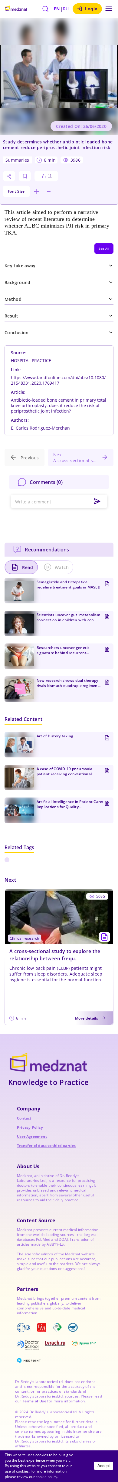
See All (104, 248)
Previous (30, 458)
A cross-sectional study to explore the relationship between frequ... (54, 955)
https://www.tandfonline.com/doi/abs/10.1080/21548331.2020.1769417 (58, 380)
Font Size (16, 191)
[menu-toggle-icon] (108, 8)
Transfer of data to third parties (46, 1145)
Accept (103, 1465)
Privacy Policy (30, 1127)
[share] (9, 176)
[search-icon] (45, 8)
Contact (24, 1118)
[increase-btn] (36, 191)
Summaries (17, 160)
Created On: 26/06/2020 (81, 126)
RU (66, 9)
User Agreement (32, 1136)
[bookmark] (25, 176)
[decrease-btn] (49, 191)
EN (57, 9)
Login (91, 8)
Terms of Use (34, 1401)
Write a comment (33, 502)
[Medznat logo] (16, 8)
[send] (97, 502)
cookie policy (46, 1476)
